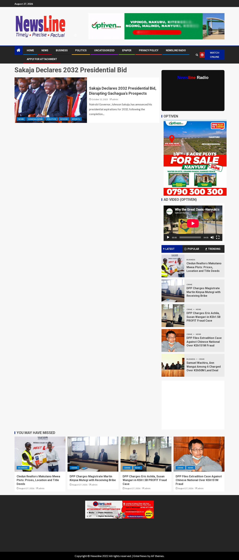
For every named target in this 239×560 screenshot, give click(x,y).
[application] (193, 223)
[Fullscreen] (218, 237)
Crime (189, 284)
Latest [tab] (170, 249)
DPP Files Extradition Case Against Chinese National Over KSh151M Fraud (204, 341)
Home (30, 50)
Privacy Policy (148, 50)
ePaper (126, 50)
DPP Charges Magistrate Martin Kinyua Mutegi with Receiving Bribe (203, 292)
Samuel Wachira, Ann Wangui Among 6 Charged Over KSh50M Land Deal (204, 366)
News (44, 50)
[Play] (168, 237)
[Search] (197, 54)
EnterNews (140, 556)
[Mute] (212, 237)
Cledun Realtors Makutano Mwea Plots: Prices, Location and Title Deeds (204, 267)
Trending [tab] (214, 249)
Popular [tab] (193, 249)
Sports (76, 119)
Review (64, 119)
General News (35, 119)
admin (115, 99)
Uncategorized (104, 50)
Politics (81, 50)
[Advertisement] (195, 407)
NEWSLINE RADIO (176, 50)
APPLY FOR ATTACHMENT (42, 59)
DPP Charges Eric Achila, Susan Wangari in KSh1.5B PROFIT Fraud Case (203, 316)
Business (62, 50)
